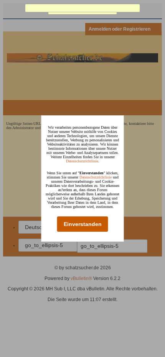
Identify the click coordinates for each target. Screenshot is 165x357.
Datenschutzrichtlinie (82, 161)
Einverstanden (83, 224)
